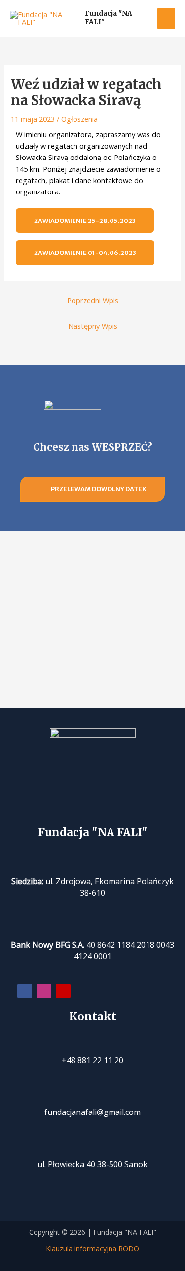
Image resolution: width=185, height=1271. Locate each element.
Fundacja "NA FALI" (108, 17)
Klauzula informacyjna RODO (92, 1248)
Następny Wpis (92, 326)
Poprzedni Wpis (92, 300)
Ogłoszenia (79, 119)
